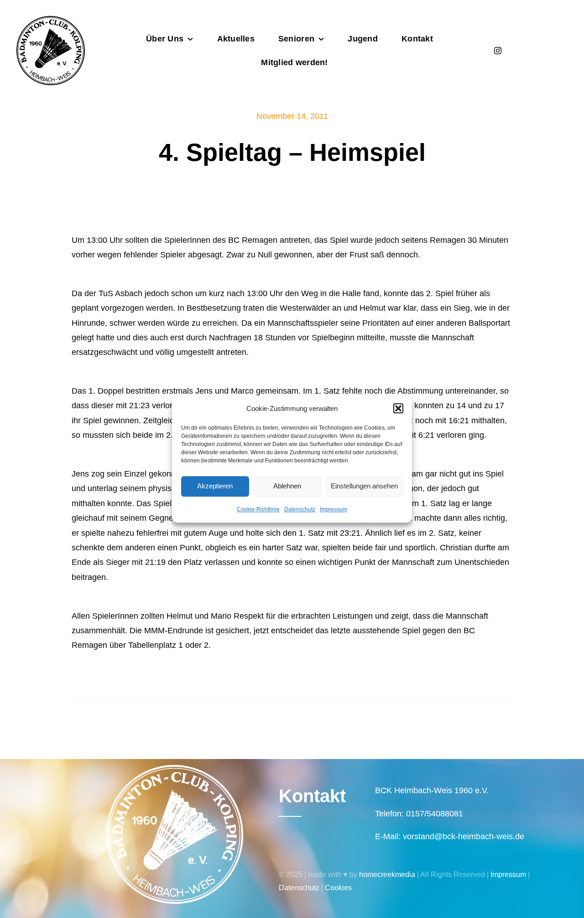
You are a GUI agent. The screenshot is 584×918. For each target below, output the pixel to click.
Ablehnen (287, 486)
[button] (398, 408)
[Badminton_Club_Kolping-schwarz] (50, 20)
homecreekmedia (387, 874)
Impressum (333, 509)
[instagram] (497, 50)
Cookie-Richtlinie (258, 509)
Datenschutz (299, 509)
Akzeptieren (215, 486)
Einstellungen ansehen (364, 486)
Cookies (338, 888)
